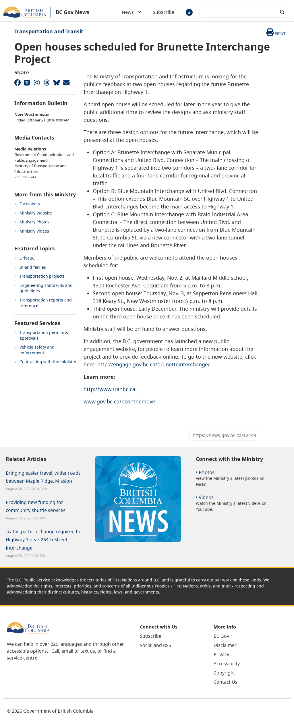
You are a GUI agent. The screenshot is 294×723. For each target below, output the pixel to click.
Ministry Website (36, 213)
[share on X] (27, 82)
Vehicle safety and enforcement (37, 349)
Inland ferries (33, 267)
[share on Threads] (46, 82)
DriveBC (27, 258)
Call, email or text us (73, 651)
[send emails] (66, 82)
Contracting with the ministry (48, 361)
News (129, 12)
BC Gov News (72, 12)
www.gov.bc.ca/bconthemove (119, 401)
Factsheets (30, 203)
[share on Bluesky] (56, 82)
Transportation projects (42, 276)
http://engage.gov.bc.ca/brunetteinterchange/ (153, 364)
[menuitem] (169, 636)
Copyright (224, 673)
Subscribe (163, 12)
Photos (206, 472)
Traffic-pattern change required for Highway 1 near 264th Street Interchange (44, 539)
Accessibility (227, 663)
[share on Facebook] (17, 82)
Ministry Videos (34, 231)
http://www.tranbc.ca (109, 389)
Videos (206, 497)
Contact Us (225, 682)
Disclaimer (225, 645)
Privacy (221, 654)
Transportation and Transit (48, 31)
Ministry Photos (34, 222)
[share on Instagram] (37, 82)
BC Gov (221, 636)
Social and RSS (155, 645)
